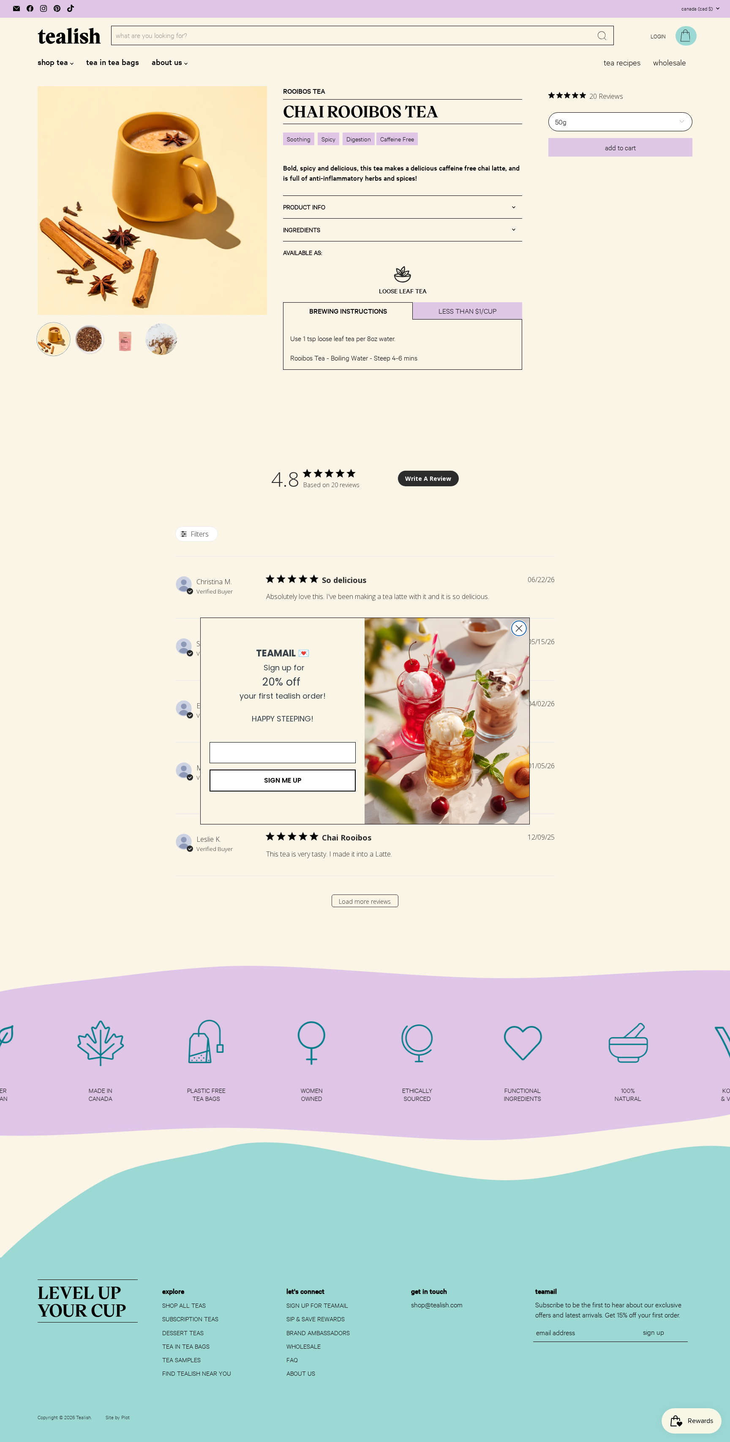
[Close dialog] (519, 628)
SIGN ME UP (283, 780)
